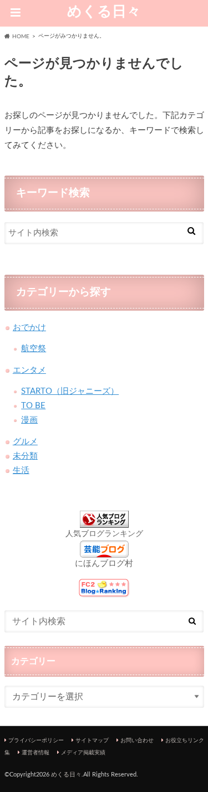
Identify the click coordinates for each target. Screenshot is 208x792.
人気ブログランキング (104, 534)
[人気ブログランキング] (104, 521)
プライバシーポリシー (36, 740)
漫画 (29, 420)
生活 (21, 470)
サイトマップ (92, 740)
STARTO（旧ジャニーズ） (70, 391)
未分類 (25, 456)
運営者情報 (35, 752)
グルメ (25, 442)
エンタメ (29, 370)
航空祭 (33, 348)
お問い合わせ (137, 740)
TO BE (33, 406)
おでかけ (29, 327)
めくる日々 (104, 11)
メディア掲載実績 (83, 752)
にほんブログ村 (104, 563)
